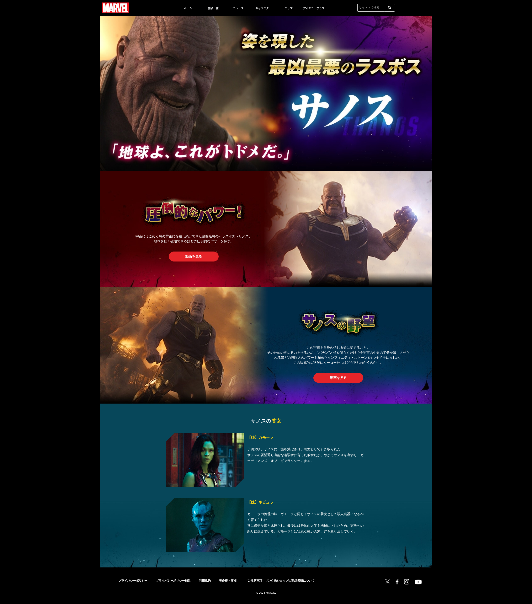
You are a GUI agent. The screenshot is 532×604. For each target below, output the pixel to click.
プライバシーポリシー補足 (173, 580)
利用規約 (205, 580)
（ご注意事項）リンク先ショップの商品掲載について (280, 580)
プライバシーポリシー (133, 580)
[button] (194, 256)
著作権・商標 (227, 580)
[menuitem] (188, 7)
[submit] (390, 8)
